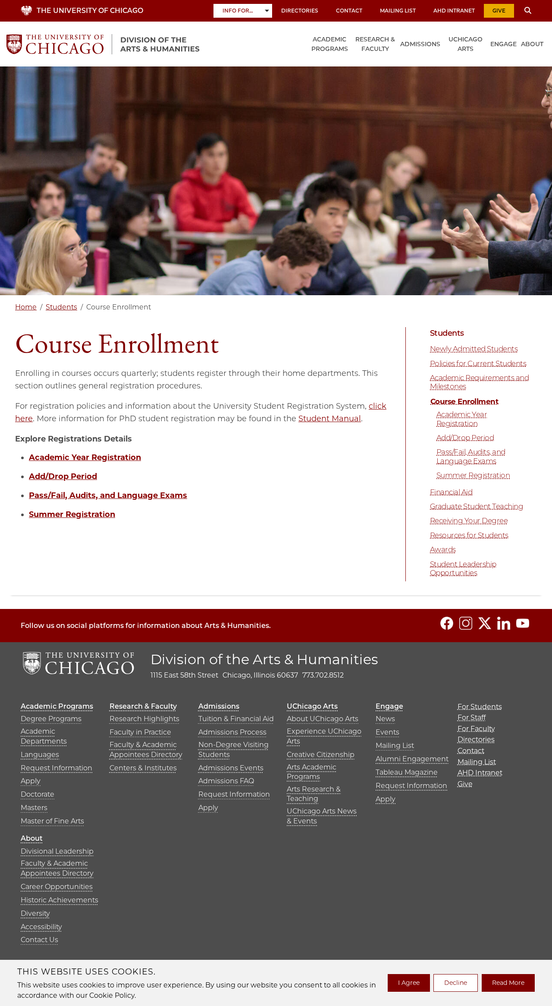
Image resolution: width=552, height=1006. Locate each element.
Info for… (238, 10)
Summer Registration (72, 514)
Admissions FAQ (226, 781)
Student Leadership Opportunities (463, 568)
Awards (443, 549)
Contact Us (39, 940)
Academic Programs (329, 44)
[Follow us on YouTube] (522, 623)
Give (498, 10)
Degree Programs (51, 719)
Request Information (56, 768)
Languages (40, 755)
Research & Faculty (375, 44)
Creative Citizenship (320, 755)
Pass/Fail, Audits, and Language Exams (108, 495)
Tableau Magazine (407, 772)
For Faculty (476, 729)
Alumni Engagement (412, 759)
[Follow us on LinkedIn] (503, 623)
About (532, 44)
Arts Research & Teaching (314, 794)
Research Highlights (144, 719)
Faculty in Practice (140, 732)
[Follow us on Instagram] (465, 623)
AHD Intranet (454, 10)
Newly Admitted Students (474, 348)
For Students (480, 707)
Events (387, 732)
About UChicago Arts (322, 719)
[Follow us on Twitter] (484, 623)
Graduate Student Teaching (476, 506)
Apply (31, 781)
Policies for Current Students (478, 363)
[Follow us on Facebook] (446, 623)
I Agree (409, 983)
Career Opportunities (57, 887)
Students (61, 307)
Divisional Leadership (57, 851)
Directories (299, 10)
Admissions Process (232, 732)
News (385, 719)
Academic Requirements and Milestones (479, 382)
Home (26, 307)
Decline (455, 983)
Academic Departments (44, 736)
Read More (508, 983)
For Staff (472, 717)
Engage (503, 44)
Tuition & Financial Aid (236, 719)
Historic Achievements (59, 900)
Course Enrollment (464, 401)
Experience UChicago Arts (324, 736)
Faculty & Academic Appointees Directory (146, 749)
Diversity (35, 913)
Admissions (420, 44)
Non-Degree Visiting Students (233, 749)
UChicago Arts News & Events (322, 816)
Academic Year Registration (461, 418)
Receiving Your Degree (469, 520)
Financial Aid (451, 492)
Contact (349, 10)
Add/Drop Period (63, 476)
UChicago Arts (465, 44)
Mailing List (398, 10)
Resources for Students (469, 535)
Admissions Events (230, 768)
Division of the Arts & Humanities (264, 659)
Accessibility (41, 927)
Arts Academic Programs (311, 772)
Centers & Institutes (143, 768)
